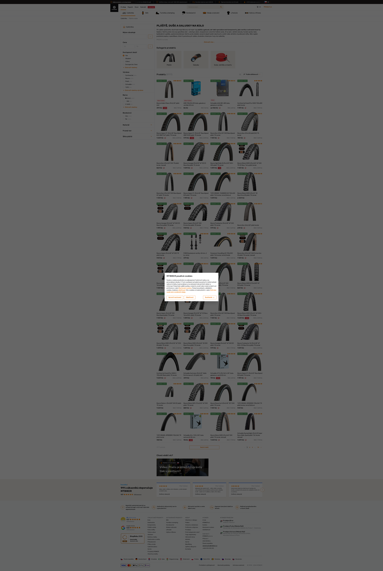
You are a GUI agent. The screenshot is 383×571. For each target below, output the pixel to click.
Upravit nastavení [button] (174, 297)
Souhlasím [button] (210, 297)
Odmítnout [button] (189, 297)
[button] (182, 290)
